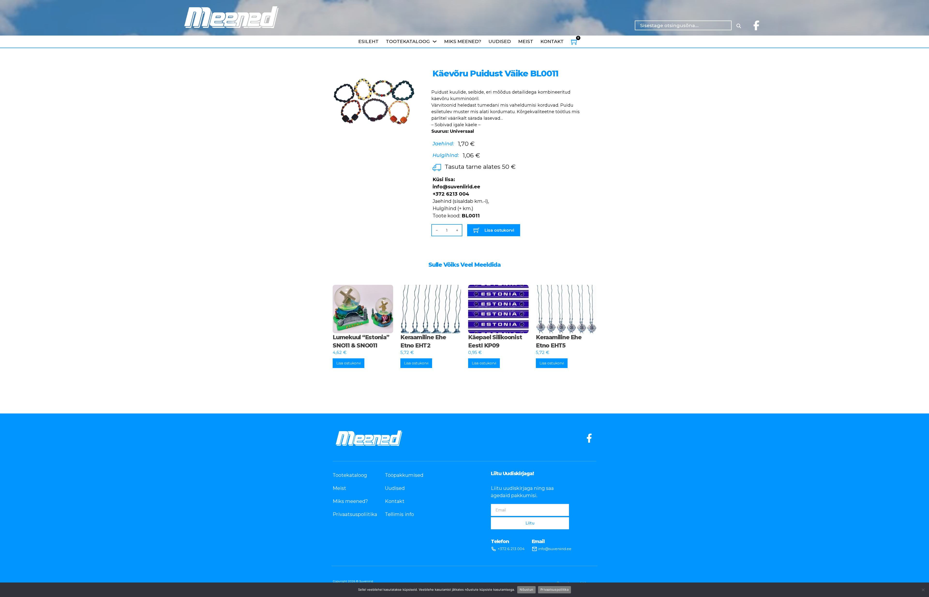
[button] (408, 69)
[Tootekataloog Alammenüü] (434, 41)
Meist (525, 41)
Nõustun (526, 589)
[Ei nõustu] (923, 589)
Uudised (499, 41)
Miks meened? (462, 41)
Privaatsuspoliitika (351, 514)
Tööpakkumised (404, 475)
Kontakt (552, 41)
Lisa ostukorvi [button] (348, 363)
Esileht (368, 41)
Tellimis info (399, 514)
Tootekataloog (408, 41)
